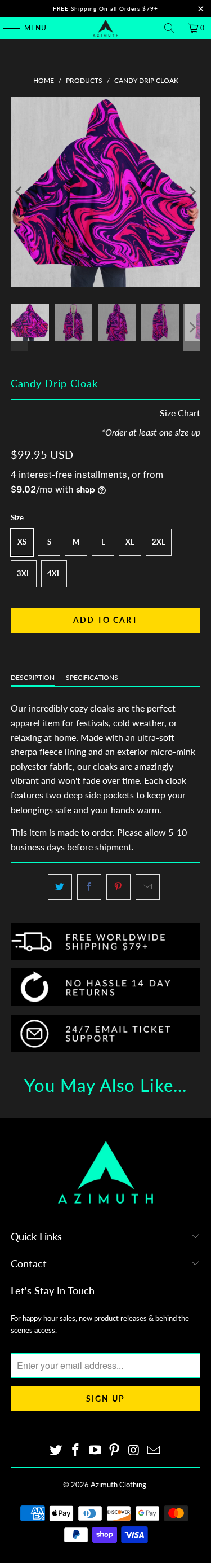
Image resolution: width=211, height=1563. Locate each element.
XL (129, 541)
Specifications (92, 677)
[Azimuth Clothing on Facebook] (76, 1450)
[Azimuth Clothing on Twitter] (56, 1450)
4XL (54, 573)
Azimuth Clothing (118, 1484)
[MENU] (6, 28)
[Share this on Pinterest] (118, 887)
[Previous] (19, 192)
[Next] (192, 192)
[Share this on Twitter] (60, 887)
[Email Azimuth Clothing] (153, 1450)
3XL (23, 573)
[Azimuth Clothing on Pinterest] (114, 1450)
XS (21, 541)
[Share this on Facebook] (89, 887)
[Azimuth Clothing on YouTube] (95, 1450)
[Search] (169, 28)
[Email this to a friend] (148, 887)
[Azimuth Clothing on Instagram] (134, 1450)
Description (33, 677)
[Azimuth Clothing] (106, 28)
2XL (158, 541)
